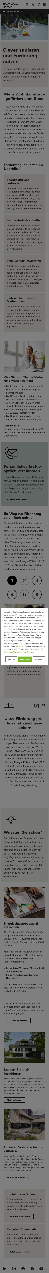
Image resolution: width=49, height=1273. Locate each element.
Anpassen (39, 659)
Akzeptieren (25, 659)
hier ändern (20, 646)
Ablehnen (11, 659)
